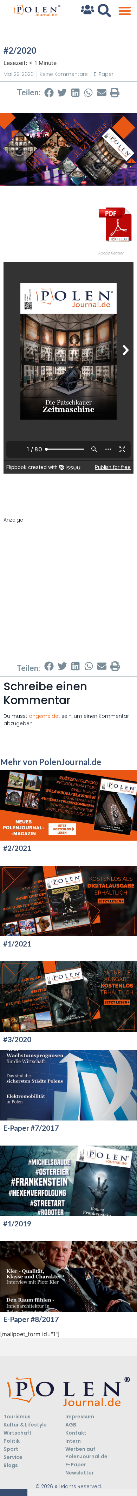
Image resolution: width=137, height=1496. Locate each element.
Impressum (79, 1416)
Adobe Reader (111, 253)
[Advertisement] (68, 592)
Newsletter (79, 1472)
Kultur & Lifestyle (25, 1424)
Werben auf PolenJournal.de (86, 1453)
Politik (12, 1440)
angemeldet (44, 716)
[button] (125, 11)
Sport (11, 1449)
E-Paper (103, 74)
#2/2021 (17, 847)
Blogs (11, 1465)
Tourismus (17, 1416)
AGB (70, 1424)
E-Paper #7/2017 (31, 1127)
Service (13, 1457)
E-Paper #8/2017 (31, 1319)
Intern (73, 1440)
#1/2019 (17, 1223)
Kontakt (75, 1432)
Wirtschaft (18, 1432)
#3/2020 (17, 1039)
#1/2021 (17, 943)
